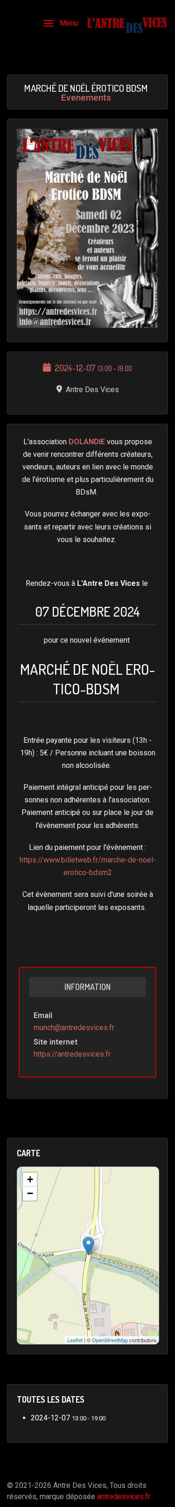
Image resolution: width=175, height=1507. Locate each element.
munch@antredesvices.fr (74, 1027)
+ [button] (30, 1179)
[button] (61, 23)
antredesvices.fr (123, 1496)
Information (87, 987)
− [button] (30, 1193)
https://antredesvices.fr (72, 1054)
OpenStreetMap (110, 1340)
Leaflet (75, 1340)
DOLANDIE (88, 441)
